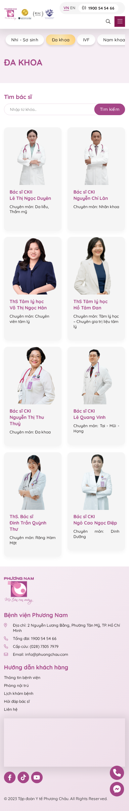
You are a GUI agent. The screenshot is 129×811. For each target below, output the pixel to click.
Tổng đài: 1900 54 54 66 (35, 638)
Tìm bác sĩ (18, 96)
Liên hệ (11, 709)
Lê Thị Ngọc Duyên (30, 198)
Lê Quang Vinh (89, 417)
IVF (86, 39)
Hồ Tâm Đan (87, 308)
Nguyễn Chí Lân (90, 198)
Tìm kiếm (109, 109)
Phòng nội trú (16, 685)
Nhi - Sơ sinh (24, 39)
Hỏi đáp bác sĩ (17, 701)
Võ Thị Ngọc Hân (28, 308)
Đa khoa (60, 39)
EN (72, 8)
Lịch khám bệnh (18, 693)
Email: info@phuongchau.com (40, 654)
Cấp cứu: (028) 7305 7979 (36, 646)
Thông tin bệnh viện (22, 677)
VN (66, 8)
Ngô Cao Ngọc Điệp (95, 523)
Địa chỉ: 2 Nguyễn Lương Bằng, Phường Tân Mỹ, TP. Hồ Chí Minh (66, 628)
